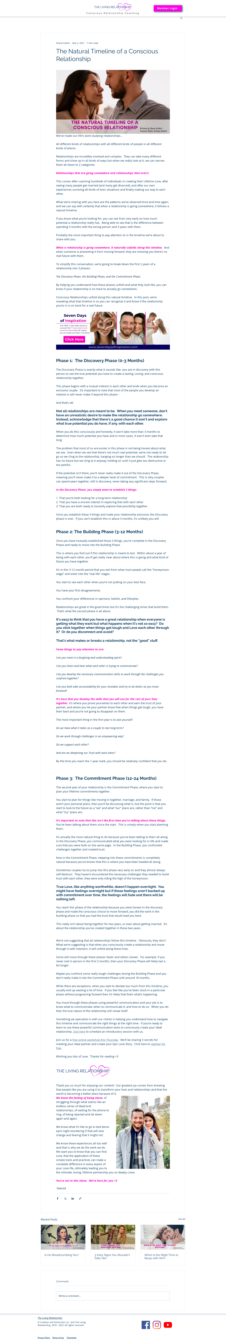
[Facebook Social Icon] (146, 1325)
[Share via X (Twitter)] (65, 1198)
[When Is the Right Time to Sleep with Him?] (163, 1237)
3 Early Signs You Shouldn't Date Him (112, 1256)
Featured (61, 1188)
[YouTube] (168, 1325)
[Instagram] (157, 1325)
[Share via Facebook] (57, 1198)
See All (181, 1219)
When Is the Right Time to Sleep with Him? (161, 1256)
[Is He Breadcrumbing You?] (63, 1237)
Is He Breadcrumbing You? (62, 1255)
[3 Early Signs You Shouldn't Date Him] (113, 1237)
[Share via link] (80, 1198)
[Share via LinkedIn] (72, 1198)
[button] (181, 18)
